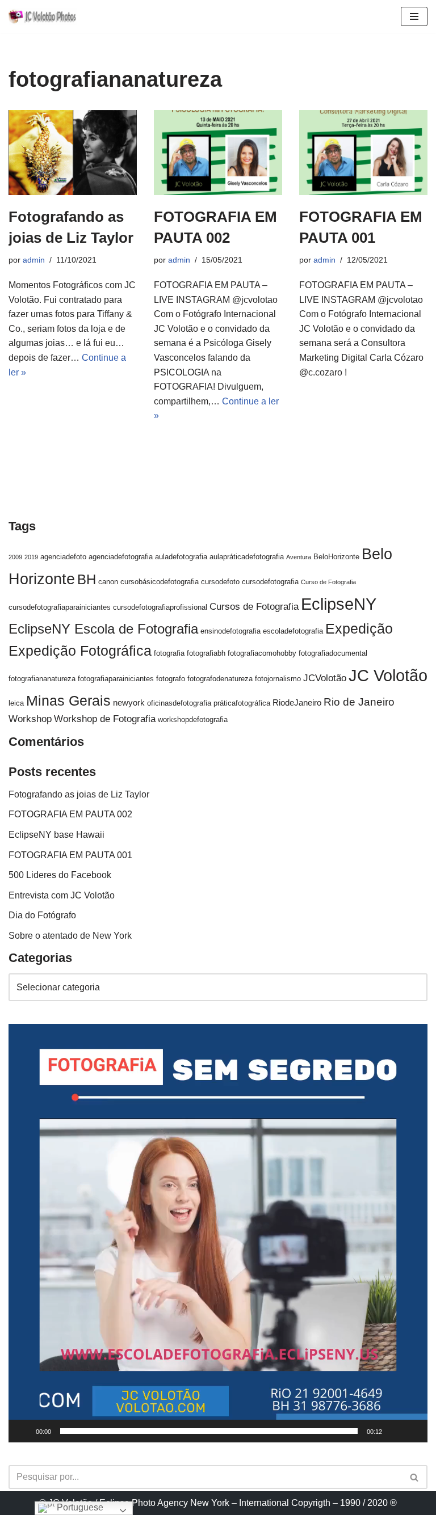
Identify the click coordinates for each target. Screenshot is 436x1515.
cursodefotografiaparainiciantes (60, 607)
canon (108, 581)
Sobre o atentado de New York (70, 935)
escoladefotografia (293, 631)
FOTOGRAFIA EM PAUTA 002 (70, 814)
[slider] (209, 1431)
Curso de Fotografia (328, 582)
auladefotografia (181, 556)
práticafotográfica (241, 703)
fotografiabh (206, 653)
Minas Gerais (68, 700)
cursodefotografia (270, 581)
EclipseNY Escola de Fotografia (103, 628)
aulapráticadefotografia (246, 556)
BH (86, 579)
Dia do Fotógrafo (42, 915)
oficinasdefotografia (179, 703)
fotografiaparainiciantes (116, 678)
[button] (218, 1233)
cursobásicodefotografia (159, 581)
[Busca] (414, 1477)
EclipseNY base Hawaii (56, 834)
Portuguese (78, 1507)
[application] (218, 1233)
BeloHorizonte (336, 556)
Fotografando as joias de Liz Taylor (79, 794)
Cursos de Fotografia (254, 606)
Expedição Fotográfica (80, 651)
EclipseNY (338, 604)
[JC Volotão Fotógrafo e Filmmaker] (43, 16)
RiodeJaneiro (296, 702)
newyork (129, 702)
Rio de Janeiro (359, 702)
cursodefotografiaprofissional (160, 607)
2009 (15, 557)
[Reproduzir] (23, 1431)
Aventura (298, 557)
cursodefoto (220, 581)
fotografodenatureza (220, 678)
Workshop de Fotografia (105, 719)
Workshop (30, 719)
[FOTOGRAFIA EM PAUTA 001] (363, 153)
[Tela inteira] (412, 1431)
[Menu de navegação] (414, 16)
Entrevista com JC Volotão (62, 895)
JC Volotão (388, 675)
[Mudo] (394, 1431)
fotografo (170, 678)
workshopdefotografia (193, 719)
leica (16, 703)
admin (34, 259)
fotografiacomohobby (262, 653)
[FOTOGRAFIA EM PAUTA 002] (218, 153)
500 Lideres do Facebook (60, 875)
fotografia (169, 653)
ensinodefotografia (230, 631)
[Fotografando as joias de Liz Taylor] (73, 153)
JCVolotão (324, 678)
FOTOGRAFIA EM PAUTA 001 (70, 855)
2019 (31, 557)
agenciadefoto (63, 556)
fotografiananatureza (42, 678)
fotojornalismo (278, 678)
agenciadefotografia (121, 556)
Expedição (359, 628)
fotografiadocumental (333, 653)
